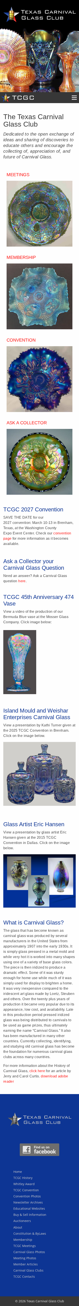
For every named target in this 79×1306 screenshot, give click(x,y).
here (21, 581)
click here (37, 1071)
